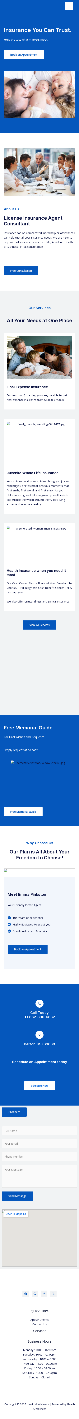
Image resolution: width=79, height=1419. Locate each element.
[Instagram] (44, 1294)
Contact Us (39, 1324)
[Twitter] (35, 1294)
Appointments (39, 1319)
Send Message (17, 1196)
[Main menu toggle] (69, 6)
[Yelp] (53, 1294)
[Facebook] (25, 1294)
